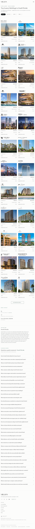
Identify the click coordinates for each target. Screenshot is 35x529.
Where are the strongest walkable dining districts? (11, 404)
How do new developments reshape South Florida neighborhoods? (14, 421)
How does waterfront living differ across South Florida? (12, 380)
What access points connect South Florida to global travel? (13, 411)
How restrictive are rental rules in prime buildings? (11, 442)
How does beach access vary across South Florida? (11, 428)
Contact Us (14, 499)
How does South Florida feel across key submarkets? (11, 366)
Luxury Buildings (3, 504)
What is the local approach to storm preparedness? (11, 456)
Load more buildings (17, 302)
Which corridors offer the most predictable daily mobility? (13, 453)
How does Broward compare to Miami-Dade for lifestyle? (12, 449)
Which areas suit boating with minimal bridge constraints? (13, 383)
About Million (28, 526)
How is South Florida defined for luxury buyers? (11, 356)
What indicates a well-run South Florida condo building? (12, 439)
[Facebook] (2, 499)
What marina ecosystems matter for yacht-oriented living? (13, 432)
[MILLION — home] (4, 1)
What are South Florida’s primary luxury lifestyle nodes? (12, 362)
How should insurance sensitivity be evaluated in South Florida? (14, 401)
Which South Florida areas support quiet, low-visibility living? (13, 418)
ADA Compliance (3, 526)
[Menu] (33, 1)
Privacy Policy (8, 526)
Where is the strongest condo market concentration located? (13, 373)
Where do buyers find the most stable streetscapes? (11, 425)
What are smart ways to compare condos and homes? (11, 480)
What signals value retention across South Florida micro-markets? (14, 470)
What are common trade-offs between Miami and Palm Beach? (13, 446)
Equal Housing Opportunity (21, 526)
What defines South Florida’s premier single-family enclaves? (13, 376)
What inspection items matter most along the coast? (11, 397)
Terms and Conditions (14, 526)
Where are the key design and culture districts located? (12, 463)
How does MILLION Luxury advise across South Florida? (12, 473)
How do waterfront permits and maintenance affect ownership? (14, 459)
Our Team (2, 507)
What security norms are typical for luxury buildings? (12, 390)
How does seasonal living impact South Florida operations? (13, 407)
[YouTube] (9, 499)
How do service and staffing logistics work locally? (11, 435)
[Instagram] (4, 499)
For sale (2, 509)
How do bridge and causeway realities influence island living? (13, 466)
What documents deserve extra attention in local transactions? (13, 477)
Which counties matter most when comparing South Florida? (13, 359)
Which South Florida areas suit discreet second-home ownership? (14, 484)
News (2, 512)
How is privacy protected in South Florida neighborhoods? (13, 387)
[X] (7, 499)
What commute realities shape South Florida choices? (12, 369)
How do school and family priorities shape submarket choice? (13, 414)
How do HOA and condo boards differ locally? (10, 394)
